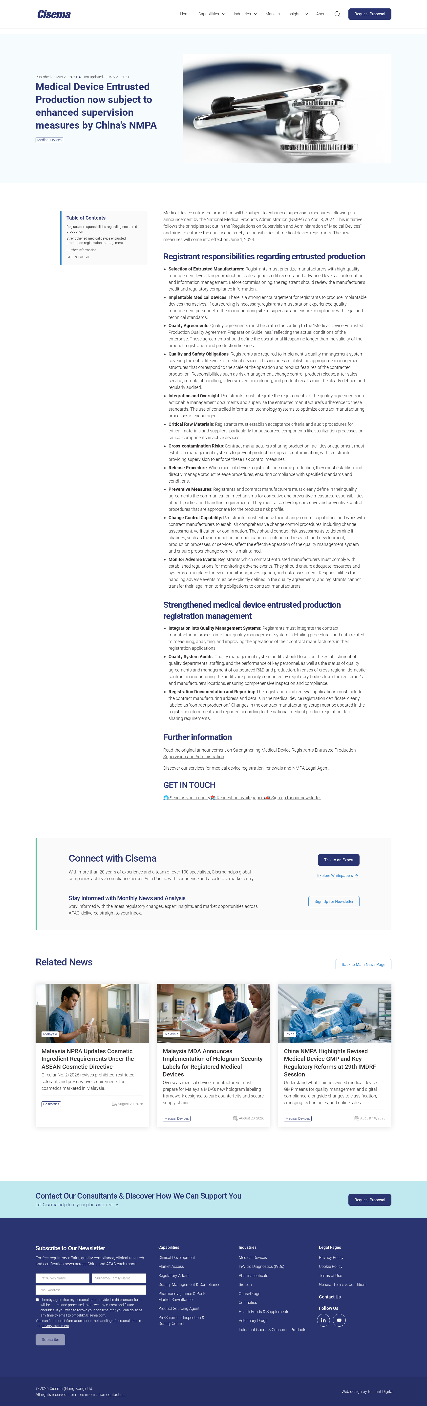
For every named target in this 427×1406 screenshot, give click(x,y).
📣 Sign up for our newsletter (293, 797)
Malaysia (50, 1034)
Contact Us (330, 1296)
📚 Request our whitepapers (237, 797)
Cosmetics (51, 1104)
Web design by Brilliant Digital (367, 1391)
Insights (294, 14)
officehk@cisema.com (88, 1315)
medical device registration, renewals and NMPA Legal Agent (270, 768)
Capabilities (208, 14)
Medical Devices (49, 140)
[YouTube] (339, 1320)
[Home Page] (54, 14)
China (290, 1034)
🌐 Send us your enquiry (186, 797)
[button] (212, 14)
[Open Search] (337, 14)
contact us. (116, 1394)
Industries (242, 14)
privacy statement (55, 1326)
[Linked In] (323, 1320)
